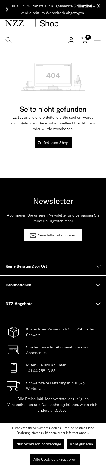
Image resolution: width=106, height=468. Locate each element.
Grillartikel (83, 6)
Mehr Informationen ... (74, 433)
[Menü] (96, 40)
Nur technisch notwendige (38, 444)
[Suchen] (10, 40)
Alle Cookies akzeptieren (54, 459)
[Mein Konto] (71, 40)
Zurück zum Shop (53, 142)
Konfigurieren (81, 444)
